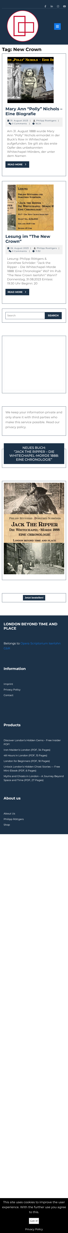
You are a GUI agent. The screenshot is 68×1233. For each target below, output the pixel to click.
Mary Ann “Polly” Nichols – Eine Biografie (33, 111)
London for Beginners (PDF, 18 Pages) (27, 761)
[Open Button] (57, 26)
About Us (9, 813)
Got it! (34, 1220)
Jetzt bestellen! (34, 597)
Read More (18, 165)
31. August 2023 (19, 120)
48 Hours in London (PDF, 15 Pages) (25, 755)
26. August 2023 (19, 248)
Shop (7, 824)
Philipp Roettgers (46, 120)
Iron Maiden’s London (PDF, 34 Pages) (27, 749)
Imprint (8, 684)
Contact (8, 695)
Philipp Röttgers (14, 819)
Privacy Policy (12, 689)
